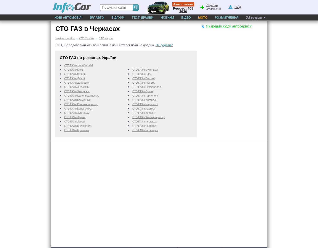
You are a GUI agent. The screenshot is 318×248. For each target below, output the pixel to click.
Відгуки (117, 17)
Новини (167, 17)
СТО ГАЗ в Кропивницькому (81, 104)
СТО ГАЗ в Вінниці (75, 74)
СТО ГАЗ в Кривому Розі (78, 108)
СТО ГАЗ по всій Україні (78, 65)
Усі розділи (254, 17)
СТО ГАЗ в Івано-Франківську (81, 95)
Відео (186, 17)
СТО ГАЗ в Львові (74, 121)
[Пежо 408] (168, 7)
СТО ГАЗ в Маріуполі (145, 104)
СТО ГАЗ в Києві (74, 69)
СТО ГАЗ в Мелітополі (77, 125)
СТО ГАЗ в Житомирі (76, 87)
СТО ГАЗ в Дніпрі (74, 78)
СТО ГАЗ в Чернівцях (145, 130)
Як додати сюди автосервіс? (229, 26)
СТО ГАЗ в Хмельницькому (148, 117)
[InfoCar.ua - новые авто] (72, 8)
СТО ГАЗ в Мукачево (76, 130)
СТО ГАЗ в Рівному (143, 82)
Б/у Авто (97, 17)
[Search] (136, 7)
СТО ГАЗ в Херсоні (143, 112)
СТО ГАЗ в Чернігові (144, 125)
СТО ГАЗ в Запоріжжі (77, 91)
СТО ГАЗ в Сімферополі (147, 87)
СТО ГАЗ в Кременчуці (77, 100)
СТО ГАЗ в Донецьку (76, 82)
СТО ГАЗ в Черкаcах (144, 121)
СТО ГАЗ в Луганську (76, 112)
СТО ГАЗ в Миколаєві (145, 69)
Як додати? (164, 45)
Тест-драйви (142, 17)
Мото (202, 17)
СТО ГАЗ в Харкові (143, 108)
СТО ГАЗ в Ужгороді (144, 100)
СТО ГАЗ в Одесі (142, 74)
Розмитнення (226, 17)
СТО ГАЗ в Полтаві (143, 78)
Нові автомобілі (68, 17)
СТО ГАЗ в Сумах (142, 91)
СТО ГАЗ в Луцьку (74, 117)
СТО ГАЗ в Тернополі (145, 95)
